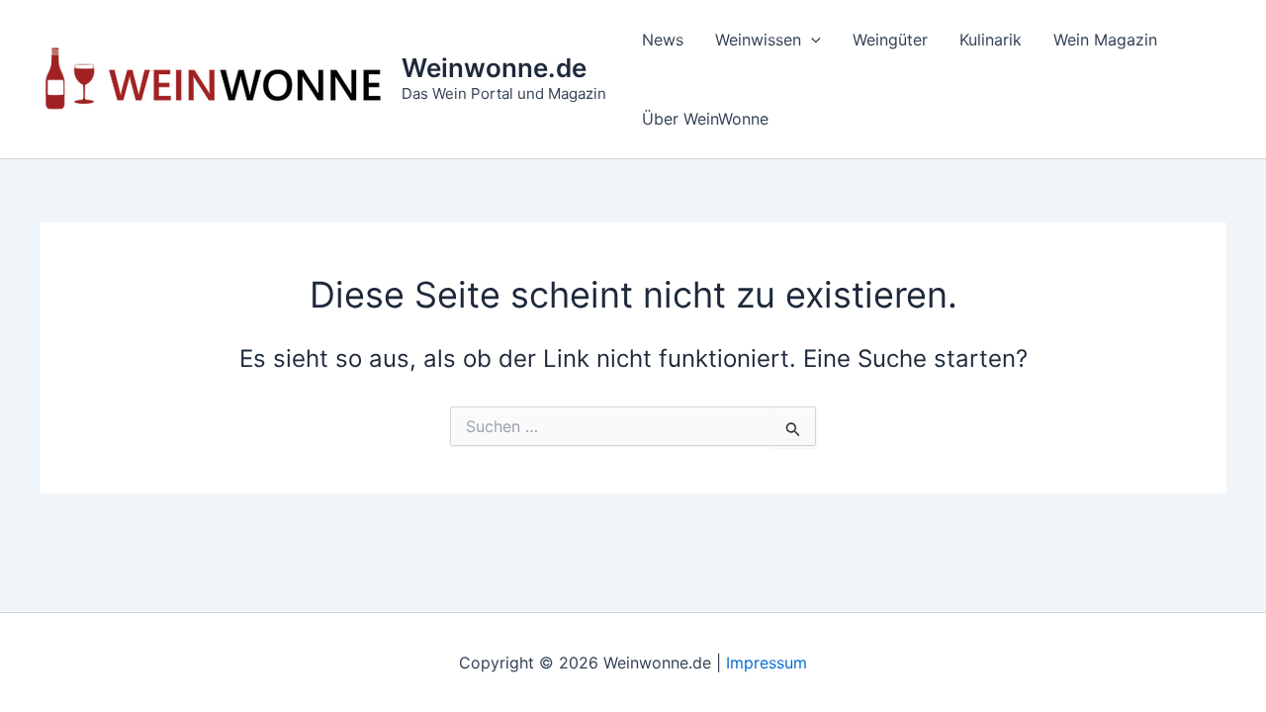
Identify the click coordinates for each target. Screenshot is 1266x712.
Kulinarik (990, 39)
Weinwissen (758, 39)
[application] (811, 39)
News (662, 39)
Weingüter (890, 39)
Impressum (766, 662)
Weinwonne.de (494, 67)
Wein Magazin (1105, 39)
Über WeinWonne (705, 119)
